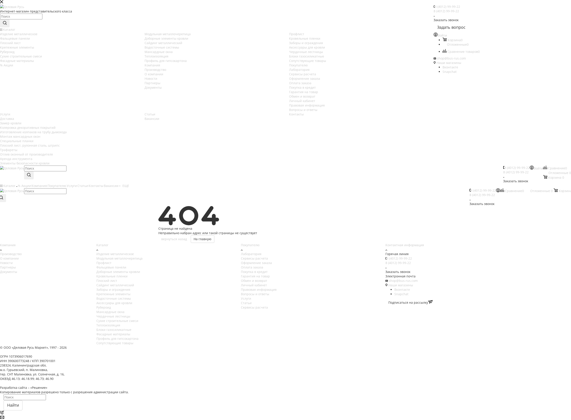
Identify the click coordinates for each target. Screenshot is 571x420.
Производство (11, 254)
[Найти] (5, 23)
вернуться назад (174, 239)
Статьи (246, 303)
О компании (9, 258)
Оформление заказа (256, 263)
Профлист (104, 263)
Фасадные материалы (113, 334)
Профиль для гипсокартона (117, 338)
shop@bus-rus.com (451, 58)
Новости (6, 263)
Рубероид (103, 307)
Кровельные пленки (112, 276)
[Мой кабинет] (498, 191)
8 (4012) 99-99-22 (447, 6)
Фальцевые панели (111, 267)
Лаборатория (251, 254)
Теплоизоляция (108, 325)
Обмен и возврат (254, 281)
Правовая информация (259, 289)
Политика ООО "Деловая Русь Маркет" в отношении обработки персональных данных (67, 383)
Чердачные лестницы (113, 316)
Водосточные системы (113, 298)
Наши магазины (449, 63)
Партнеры (8, 267)
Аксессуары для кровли (114, 303)
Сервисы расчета (254, 258)
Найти (13, 405)
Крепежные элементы (113, 294)
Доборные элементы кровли (118, 272)
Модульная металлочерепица (119, 258)
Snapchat (450, 72)
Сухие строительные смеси (117, 321)
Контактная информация (404, 245)
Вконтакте (450, 67)
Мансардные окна (110, 312)
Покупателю (250, 245)
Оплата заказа (252, 267)
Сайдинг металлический (115, 285)
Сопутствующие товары (114, 343)
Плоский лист (106, 281)
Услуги (246, 298)
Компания (8, 245)
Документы (8, 272)
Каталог (102, 245)
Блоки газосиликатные (113, 330)
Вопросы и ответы (255, 294)
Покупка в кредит (254, 272)
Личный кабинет (254, 285)
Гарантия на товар (255, 276)
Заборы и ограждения (113, 289)
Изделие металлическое (115, 254)
